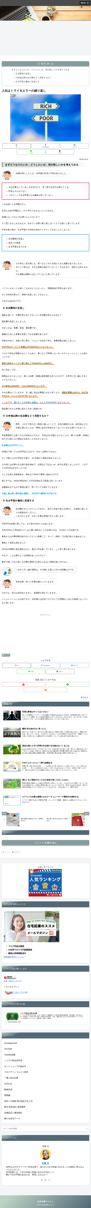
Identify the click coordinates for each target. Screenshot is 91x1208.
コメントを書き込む (45, 842)
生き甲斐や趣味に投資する (27, 82)
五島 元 (45, 1163)
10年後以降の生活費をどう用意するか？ (33, 78)
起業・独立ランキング (13, 981)
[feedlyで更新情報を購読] (67, 684)
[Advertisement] (45, 38)
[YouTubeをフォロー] (23, 684)
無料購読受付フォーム (14, 957)
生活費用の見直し (23, 74)
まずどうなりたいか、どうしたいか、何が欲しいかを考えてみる (40, 70)
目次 (43, 63)
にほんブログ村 (21, 992)
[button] (60, 152)
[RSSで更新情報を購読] (45, 690)
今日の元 (7, 655)
